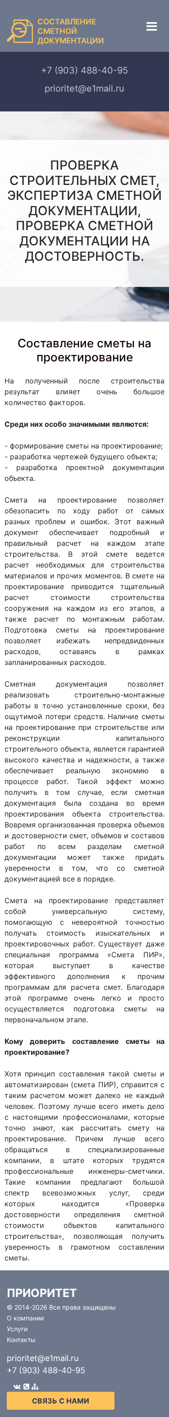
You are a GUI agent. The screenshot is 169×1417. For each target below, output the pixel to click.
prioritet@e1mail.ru (42, 1358)
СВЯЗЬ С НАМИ (60, 1400)
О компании (25, 1318)
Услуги (17, 1329)
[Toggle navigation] (151, 26)
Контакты (21, 1339)
